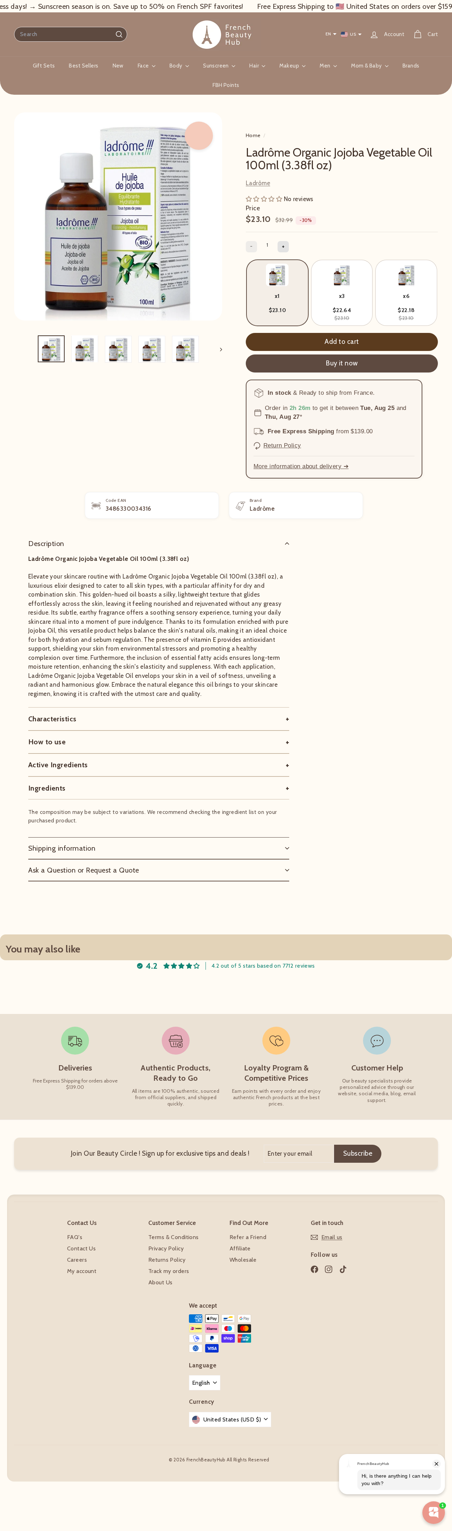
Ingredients (47, 788)
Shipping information (61, 848)
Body (177, 66)
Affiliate (240, 1248)
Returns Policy (166, 1259)
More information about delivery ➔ (301, 466)
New (118, 66)
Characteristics (52, 719)
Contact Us (81, 1248)
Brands (411, 66)
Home (254, 135)
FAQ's (74, 1237)
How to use (47, 742)
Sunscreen (216, 66)
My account (81, 1271)
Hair (254, 66)
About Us (160, 1282)
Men (326, 66)
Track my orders (168, 1271)
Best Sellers (83, 66)
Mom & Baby (367, 66)
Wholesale (243, 1259)
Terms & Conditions (173, 1237)
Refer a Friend (248, 1237)
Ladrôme (258, 183)
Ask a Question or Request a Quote (83, 870)
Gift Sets (44, 66)
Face (144, 66)
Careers (77, 1259)
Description (46, 543)
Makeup (289, 66)
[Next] (217, 349)
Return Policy (282, 445)
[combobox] (70, 34)
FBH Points (226, 85)
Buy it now (342, 363)
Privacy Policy (166, 1248)
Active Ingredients (58, 765)
